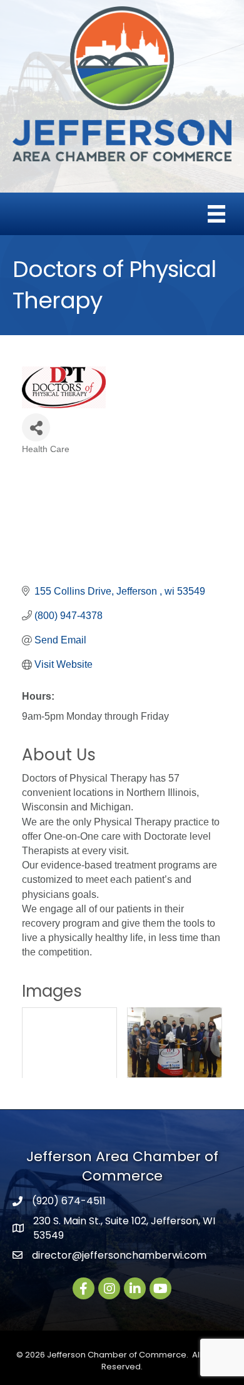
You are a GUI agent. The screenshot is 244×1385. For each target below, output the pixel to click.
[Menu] (216, 214)
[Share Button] (36, 427)
